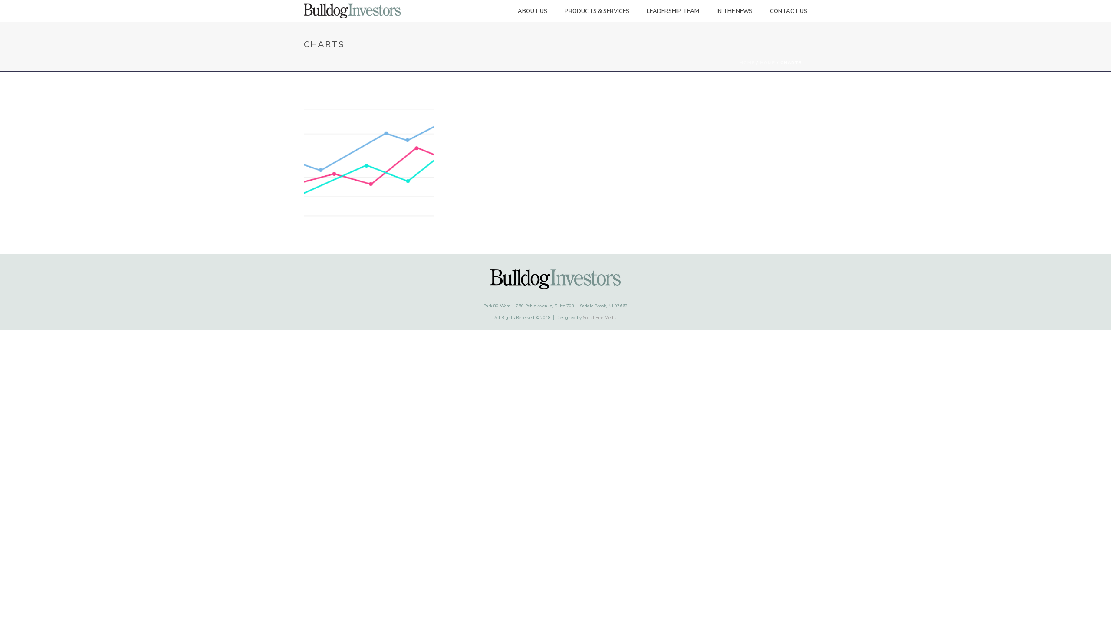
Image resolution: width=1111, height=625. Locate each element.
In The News (735, 11)
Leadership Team (673, 11)
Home (747, 63)
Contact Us (788, 11)
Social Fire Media (600, 318)
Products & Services (597, 11)
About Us (532, 11)
